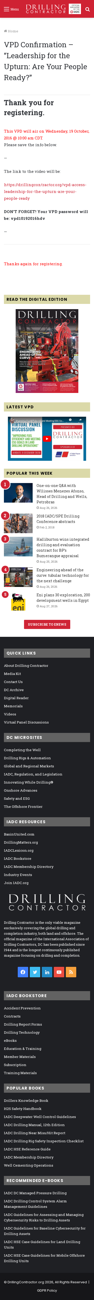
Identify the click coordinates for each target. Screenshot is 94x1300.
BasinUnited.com (19, 834)
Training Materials (20, 1072)
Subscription (15, 1064)
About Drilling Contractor (26, 665)
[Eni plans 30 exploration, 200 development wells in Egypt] (18, 602)
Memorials (13, 706)
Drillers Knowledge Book (26, 1100)
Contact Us (13, 681)
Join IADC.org (16, 882)
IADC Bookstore (17, 858)
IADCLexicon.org (18, 850)
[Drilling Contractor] (52, 9)
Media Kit (12, 673)
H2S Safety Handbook (23, 1108)
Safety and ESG (17, 798)
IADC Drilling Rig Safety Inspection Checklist (44, 1141)
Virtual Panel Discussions (26, 722)
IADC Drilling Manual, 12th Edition (34, 1124)
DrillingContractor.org (26, 1282)
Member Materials (20, 1056)
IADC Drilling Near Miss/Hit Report (34, 1133)
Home (12, 31)
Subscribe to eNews (47, 624)
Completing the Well (22, 750)
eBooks (10, 1040)
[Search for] (87, 11)
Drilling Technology (22, 1032)
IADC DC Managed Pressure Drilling (35, 1193)
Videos (10, 714)
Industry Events (18, 874)
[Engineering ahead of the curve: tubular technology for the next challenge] (18, 577)
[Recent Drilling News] (47, 391)
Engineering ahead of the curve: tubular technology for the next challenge (63, 575)
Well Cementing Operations (28, 1165)
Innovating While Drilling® (28, 782)
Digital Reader (16, 698)
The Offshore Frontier (23, 806)
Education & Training (22, 1048)
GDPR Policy (47, 1290)
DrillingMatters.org (21, 842)
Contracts (12, 1016)
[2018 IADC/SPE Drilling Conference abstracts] (18, 523)
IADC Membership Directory (29, 866)
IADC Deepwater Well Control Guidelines (40, 1116)
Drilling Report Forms (23, 1024)
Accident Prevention (22, 1008)
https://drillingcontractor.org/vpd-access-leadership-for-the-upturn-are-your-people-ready (45, 191)
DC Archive (14, 689)
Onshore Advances (20, 790)
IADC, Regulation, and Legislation (33, 774)
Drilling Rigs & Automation (27, 758)
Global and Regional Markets (29, 766)
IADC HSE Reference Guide (27, 1149)
